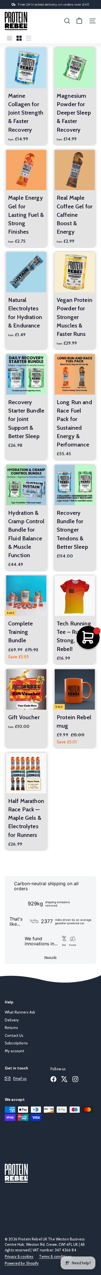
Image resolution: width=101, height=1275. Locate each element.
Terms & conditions (55, 1256)
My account (14, 1051)
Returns (11, 1027)
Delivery (12, 1020)
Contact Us (14, 1035)
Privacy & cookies (19, 1256)
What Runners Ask (20, 1012)
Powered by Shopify (22, 1263)
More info (50, 957)
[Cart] (79, 21)
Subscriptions (16, 1043)
